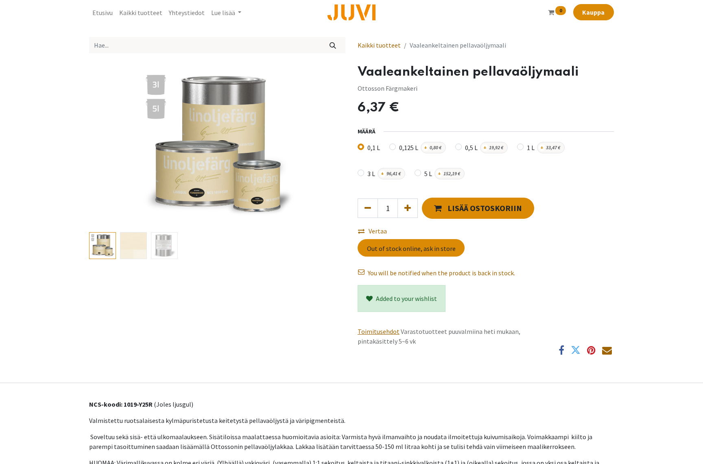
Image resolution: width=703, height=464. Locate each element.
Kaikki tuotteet (379, 45)
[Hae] (333, 45)
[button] (108, 147)
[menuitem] (102, 12)
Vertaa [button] (378, 231)
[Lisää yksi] (407, 208)
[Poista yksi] (368, 208)
